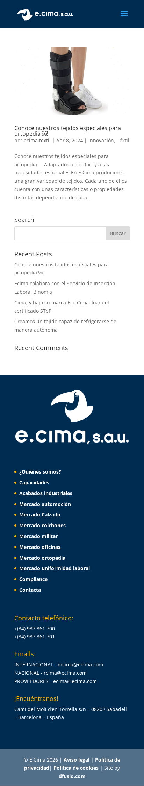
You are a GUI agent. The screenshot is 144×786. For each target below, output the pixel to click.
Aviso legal (77, 759)
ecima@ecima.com (75, 681)
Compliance (33, 579)
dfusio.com (72, 776)
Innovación (101, 140)
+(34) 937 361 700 (34, 628)
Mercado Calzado (39, 514)
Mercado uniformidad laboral (54, 568)
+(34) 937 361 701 (34, 636)
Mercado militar (38, 536)
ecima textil (37, 140)
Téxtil (123, 140)
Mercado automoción (45, 504)
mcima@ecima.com (80, 664)
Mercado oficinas (39, 547)
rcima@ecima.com (65, 673)
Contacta (30, 590)
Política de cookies (76, 767)
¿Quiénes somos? (40, 471)
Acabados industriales (45, 493)
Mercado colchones (42, 525)
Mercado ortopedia (42, 557)
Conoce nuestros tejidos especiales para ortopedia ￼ (67, 130)
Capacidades (34, 482)
